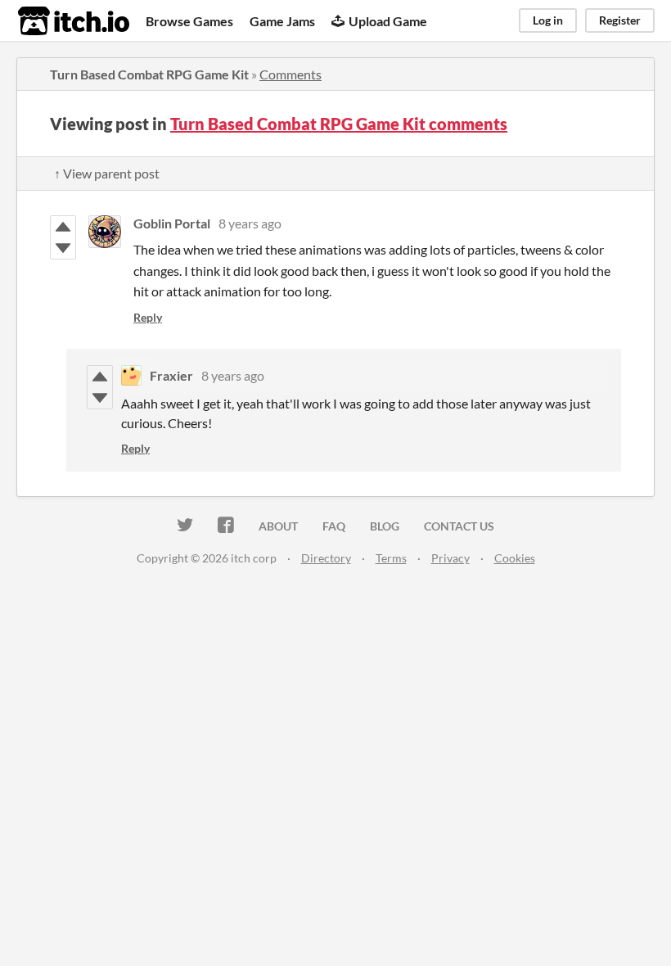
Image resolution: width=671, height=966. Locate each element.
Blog (384, 526)
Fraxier (171, 375)
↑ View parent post (107, 173)
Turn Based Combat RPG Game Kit (149, 74)
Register (620, 20)
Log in (548, 20)
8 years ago (249, 223)
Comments (290, 74)
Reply (147, 317)
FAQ (333, 526)
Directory (326, 558)
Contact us (459, 526)
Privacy (450, 558)
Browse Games (189, 21)
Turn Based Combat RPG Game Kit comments (338, 123)
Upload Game (388, 21)
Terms (391, 558)
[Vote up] (63, 226)
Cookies (514, 558)
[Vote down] (63, 248)
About (278, 526)
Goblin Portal (171, 223)
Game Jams (282, 21)
